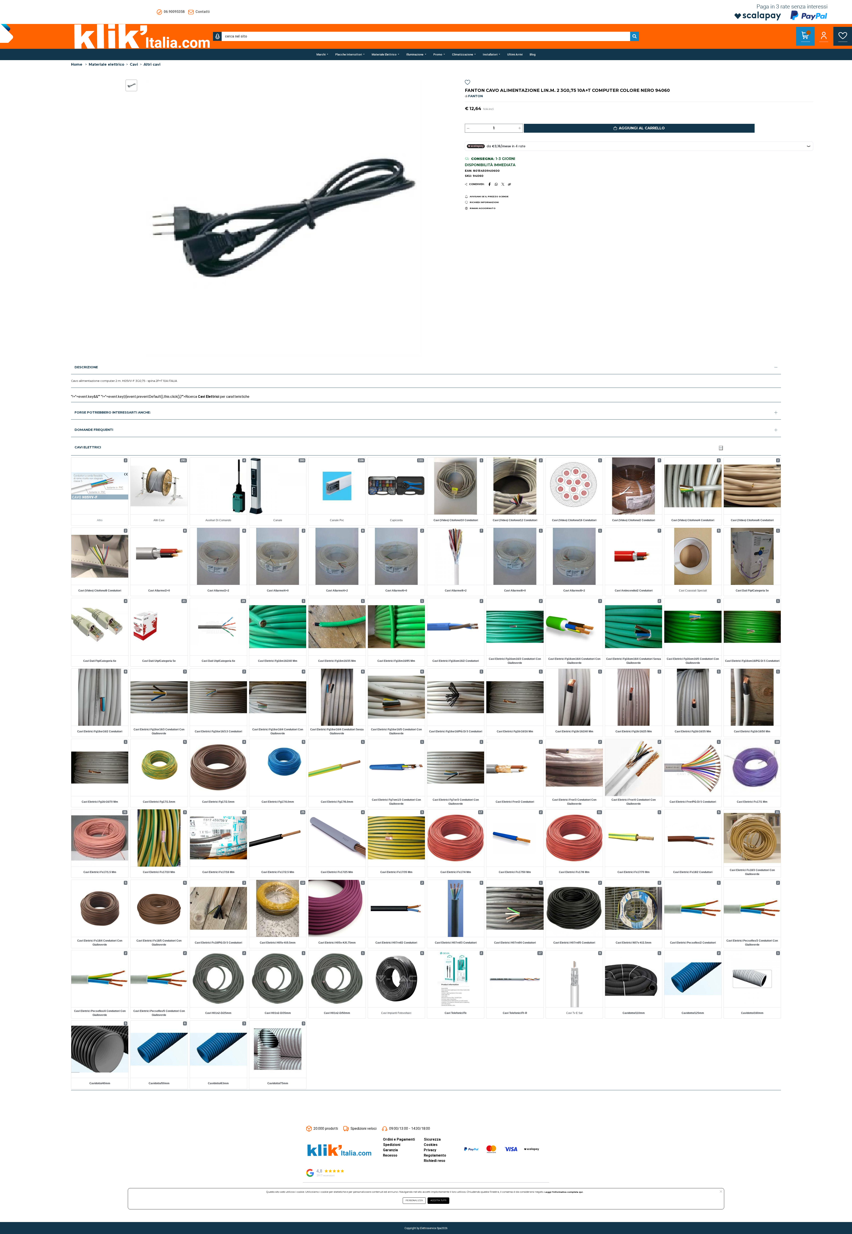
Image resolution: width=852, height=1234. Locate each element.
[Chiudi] (721, 448)
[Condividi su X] (502, 184)
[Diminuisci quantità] (468, 128)
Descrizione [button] (86, 367)
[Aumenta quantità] (520, 128)
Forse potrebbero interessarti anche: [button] (113, 412)
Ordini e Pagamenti (399, 1139)
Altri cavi (152, 64)
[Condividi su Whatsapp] (496, 184)
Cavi (134, 64)
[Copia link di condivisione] (509, 184)
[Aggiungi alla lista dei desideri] (467, 83)
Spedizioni (391, 1145)
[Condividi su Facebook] (489, 184)
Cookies (431, 1145)
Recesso (390, 1155)
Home (76, 64)
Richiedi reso (434, 1161)
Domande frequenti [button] (94, 430)
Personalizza (414, 1200)
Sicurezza (432, 1139)
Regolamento (435, 1155)
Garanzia (390, 1150)
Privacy (430, 1150)
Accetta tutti (438, 1200)
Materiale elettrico (106, 64)
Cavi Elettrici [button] (88, 447)
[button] (217, 36)
